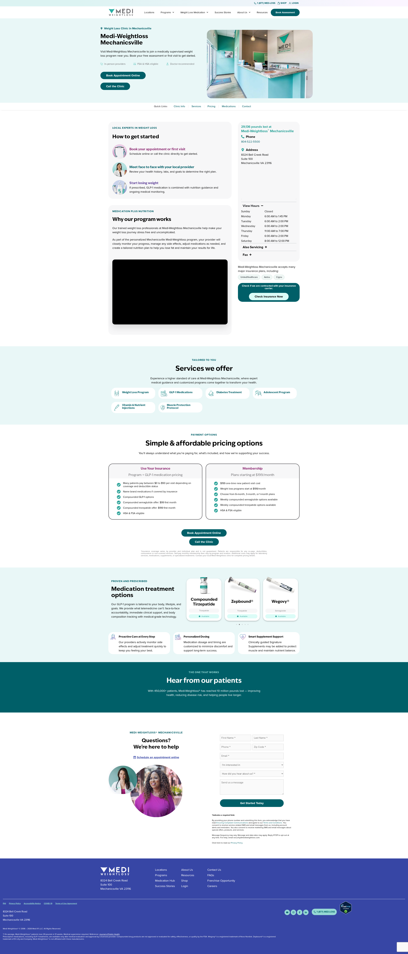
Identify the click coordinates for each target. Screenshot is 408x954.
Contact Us (214, 870)
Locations (149, 12)
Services (196, 106)
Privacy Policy (236, 842)
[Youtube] (287, 912)
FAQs (210, 875)
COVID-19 (48, 903)
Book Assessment (285, 12)
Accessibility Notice (32, 903)
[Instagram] (293, 912)
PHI (4, 903)
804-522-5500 (250, 142)
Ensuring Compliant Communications (232, 822)
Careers (212, 886)
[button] (236, 624)
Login (184, 886)
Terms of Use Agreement (66, 903)
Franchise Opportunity (221, 881)
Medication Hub (165, 881)
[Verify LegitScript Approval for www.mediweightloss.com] (346, 913)
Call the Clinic (115, 86)
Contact (246, 106)
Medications (229, 106)
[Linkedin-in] (306, 912)
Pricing (211, 106)
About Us (242, 12)
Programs (166, 12)
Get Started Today (252, 803)
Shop (184, 881)
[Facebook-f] (299, 912)
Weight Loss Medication (192, 12)
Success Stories (223, 12)
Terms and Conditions (272, 822)
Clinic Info (179, 106)
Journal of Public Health (109, 934)
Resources (262, 12)
